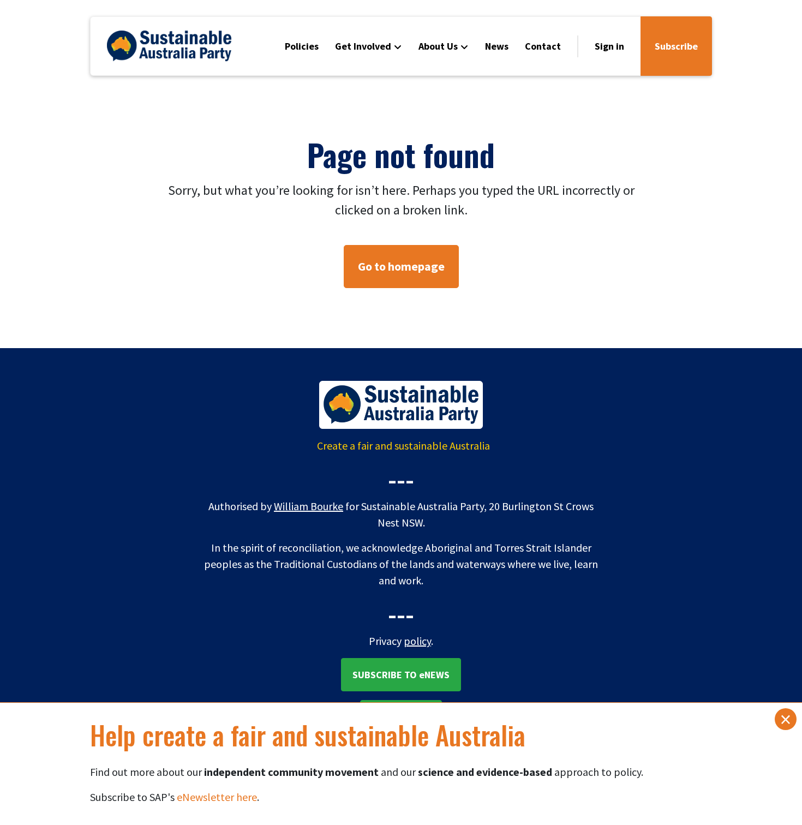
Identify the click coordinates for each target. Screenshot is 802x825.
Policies (302, 46)
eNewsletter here (217, 797)
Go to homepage (401, 266)
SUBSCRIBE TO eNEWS (401, 674)
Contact (543, 46)
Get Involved (363, 46)
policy (417, 641)
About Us (438, 46)
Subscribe (676, 46)
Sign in (609, 46)
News (496, 46)
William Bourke (308, 506)
